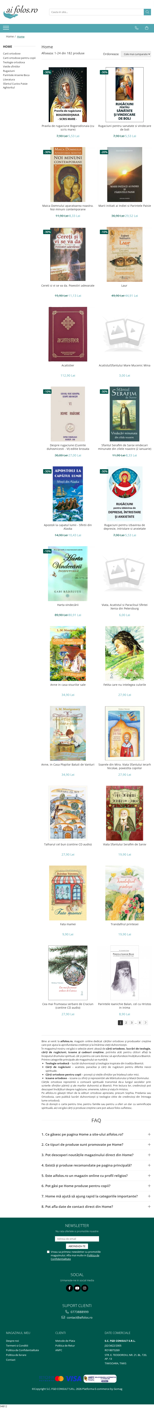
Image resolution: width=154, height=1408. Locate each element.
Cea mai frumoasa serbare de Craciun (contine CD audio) (67, 1005)
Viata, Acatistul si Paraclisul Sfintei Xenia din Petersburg (125, 606)
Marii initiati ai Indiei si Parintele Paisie (124, 206)
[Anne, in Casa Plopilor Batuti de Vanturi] (67, 733)
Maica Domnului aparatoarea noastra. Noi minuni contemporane (67, 207)
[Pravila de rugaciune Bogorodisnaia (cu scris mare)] (67, 94)
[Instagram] (84, 1288)
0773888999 (79, 1312)
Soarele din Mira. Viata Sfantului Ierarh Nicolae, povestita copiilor (124, 766)
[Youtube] (77, 1288)
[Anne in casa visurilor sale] (67, 653)
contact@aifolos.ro (79, 1317)
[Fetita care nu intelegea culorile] (124, 653)
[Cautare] (147, 12)
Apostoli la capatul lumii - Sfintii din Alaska (68, 526)
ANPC (58, 1350)
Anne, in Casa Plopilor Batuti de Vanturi (67, 764)
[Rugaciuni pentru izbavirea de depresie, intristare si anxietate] (124, 493)
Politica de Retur (65, 1345)
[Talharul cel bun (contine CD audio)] (67, 813)
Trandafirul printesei (125, 924)
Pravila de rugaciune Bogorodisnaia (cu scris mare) (68, 127)
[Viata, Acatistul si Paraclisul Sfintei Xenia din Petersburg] (124, 573)
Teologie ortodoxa (14, 62)
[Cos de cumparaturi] (146, 28)
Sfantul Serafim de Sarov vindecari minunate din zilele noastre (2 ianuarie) (124, 447)
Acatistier (68, 365)
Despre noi (12, 1341)
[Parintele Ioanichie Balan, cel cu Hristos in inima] (124, 972)
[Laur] (124, 254)
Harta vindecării (68, 605)
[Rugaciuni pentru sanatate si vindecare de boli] (124, 94)
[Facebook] (69, 1288)
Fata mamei (68, 924)
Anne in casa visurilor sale (68, 685)
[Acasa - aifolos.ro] (23, 12)
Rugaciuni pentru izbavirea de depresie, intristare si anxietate (125, 526)
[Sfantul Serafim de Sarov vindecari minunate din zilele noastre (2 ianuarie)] (124, 414)
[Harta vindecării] (67, 573)
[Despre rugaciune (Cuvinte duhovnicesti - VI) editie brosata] (67, 414)
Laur (124, 285)
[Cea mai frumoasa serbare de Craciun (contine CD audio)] (67, 972)
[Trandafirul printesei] (124, 893)
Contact (10, 1359)
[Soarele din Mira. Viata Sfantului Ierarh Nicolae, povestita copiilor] (124, 733)
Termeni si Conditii (17, 1345)
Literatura (9, 79)
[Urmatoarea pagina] (145, 1022)
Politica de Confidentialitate (22, 1350)
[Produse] (6, 29)
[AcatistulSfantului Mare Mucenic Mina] (124, 334)
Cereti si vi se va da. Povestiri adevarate (67, 285)
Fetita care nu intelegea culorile (124, 685)
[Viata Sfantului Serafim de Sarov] (124, 813)
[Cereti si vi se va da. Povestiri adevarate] (67, 254)
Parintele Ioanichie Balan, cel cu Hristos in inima (124, 1005)
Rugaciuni (9, 71)
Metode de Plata (65, 1341)
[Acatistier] (67, 334)
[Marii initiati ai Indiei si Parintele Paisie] (124, 174)
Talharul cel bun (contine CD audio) (68, 844)
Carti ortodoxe (11, 53)
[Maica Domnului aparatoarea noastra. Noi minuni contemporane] (67, 174)
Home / (11, 36)
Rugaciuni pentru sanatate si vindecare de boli (124, 127)
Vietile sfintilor (11, 66)
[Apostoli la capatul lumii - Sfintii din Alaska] (67, 493)
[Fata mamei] (67, 893)
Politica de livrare (16, 1355)
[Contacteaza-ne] (136, 28)
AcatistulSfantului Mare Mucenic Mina (124, 365)
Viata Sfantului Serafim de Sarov (124, 844)
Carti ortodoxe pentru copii (19, 58)
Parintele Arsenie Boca (16, 75)
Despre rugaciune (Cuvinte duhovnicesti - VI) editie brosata (68, 447)
